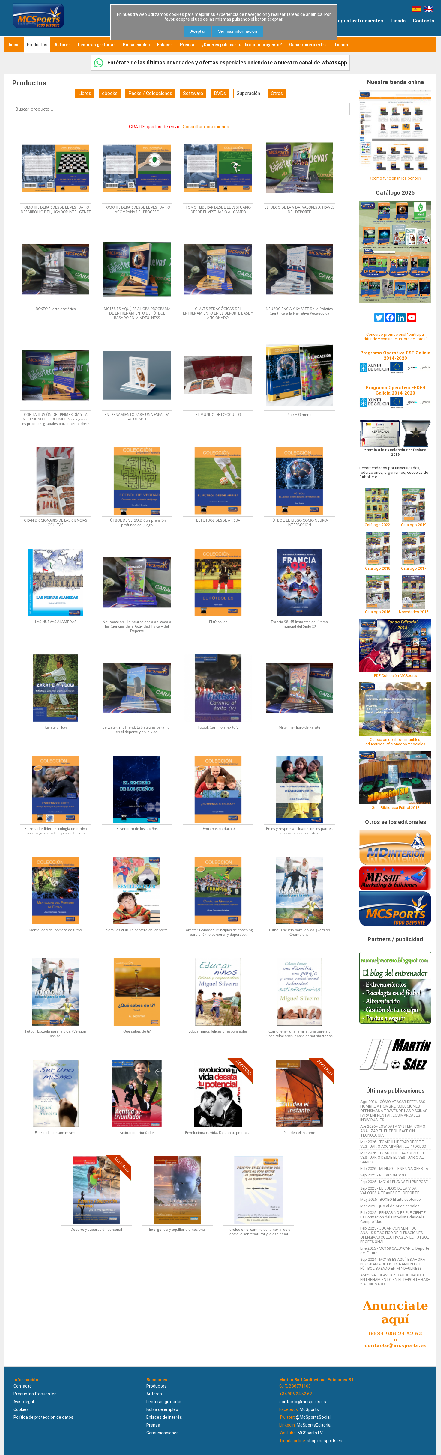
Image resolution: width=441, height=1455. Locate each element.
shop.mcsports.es (324, 1440)
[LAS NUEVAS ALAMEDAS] (59, 547)
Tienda (398, 21)
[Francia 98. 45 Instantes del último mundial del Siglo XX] (302, 547)
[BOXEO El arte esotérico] (59, 234)
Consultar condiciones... (207, 127)
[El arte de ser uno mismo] (59, 1057)
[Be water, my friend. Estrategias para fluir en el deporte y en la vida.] (140, 652)
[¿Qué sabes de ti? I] (140, 956)
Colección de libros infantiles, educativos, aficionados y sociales (395, 741)
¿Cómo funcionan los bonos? (395, 178)
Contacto (423, 21)
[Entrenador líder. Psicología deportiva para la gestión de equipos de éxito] (59, 753)
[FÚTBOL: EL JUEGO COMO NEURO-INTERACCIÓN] (302, 445)
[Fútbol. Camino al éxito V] (221, 652)
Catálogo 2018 (377, 568)
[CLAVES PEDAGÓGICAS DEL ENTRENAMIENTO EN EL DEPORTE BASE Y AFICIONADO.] (221, 234)
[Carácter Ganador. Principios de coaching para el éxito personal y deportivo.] (221, 855)
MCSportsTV (310, 1432)
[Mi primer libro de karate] (302, 652)
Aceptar (197, 31)
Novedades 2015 (413, 612)
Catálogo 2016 (377, 612)
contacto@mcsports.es (302, 1401)
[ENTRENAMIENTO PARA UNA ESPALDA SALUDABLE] (140, 339)
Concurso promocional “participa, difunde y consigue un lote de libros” (395, 336)
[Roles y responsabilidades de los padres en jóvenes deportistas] (302, 753)
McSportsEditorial (314, 1425)
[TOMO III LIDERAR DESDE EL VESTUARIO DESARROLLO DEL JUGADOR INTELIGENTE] (59, 132)
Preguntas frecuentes (358, 21)
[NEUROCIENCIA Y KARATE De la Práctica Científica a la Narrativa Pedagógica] (302, 234)
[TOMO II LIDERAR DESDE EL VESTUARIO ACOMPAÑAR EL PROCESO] (140, 132)
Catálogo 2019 (413, 525)
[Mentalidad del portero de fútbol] (59, 855)
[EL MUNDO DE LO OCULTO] (221, 339)
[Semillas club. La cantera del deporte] (140, 855)
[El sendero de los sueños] (140, 753)
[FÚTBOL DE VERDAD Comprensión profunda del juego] (140, 445)
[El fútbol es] (221, 547)
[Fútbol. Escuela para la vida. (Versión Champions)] (302, 855)
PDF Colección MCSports (395, 675)
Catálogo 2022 (377, 525)
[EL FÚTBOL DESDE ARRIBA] (221, 445)
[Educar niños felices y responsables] (221, 956)
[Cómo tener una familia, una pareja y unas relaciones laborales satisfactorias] (302, 956)
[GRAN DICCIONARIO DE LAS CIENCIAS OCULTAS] (59, 445)
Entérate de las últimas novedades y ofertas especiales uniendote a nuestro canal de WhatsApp (226, 62)
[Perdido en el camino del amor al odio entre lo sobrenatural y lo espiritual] (262, 1154)
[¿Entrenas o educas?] (221, 753)
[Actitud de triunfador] (140, 1057)
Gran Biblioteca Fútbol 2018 (395, 807)
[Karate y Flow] (59, 652)
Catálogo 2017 (413, 568)
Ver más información (237, 31)
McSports (309, 1409)
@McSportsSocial (313, 1417)
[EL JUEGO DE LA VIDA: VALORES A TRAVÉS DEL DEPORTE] (302, 132)
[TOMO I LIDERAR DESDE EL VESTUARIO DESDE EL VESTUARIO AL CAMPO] (221, 132)
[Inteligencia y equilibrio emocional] (181, 1154)
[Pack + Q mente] (302, 339)
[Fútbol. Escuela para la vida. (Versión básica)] (59, 956)
